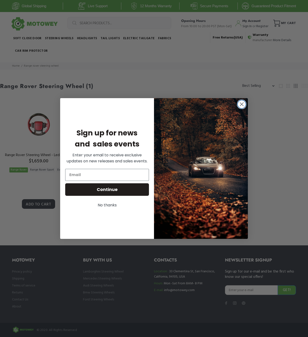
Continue (107, 189)
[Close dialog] (241, 104)
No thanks (107, 205)
